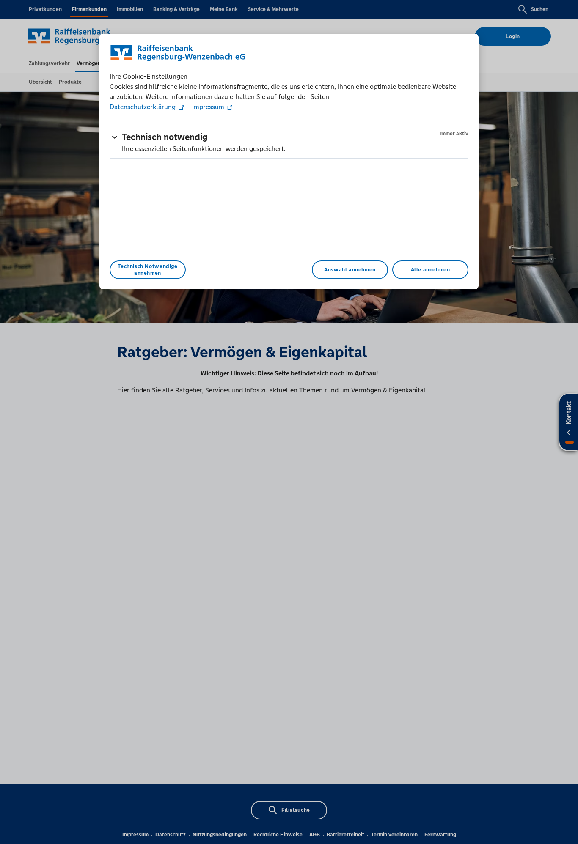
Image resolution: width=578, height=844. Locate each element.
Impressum (208, 107)
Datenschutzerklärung (143, 107)
